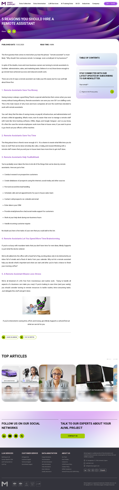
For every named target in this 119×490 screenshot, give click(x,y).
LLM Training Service (7, 462)
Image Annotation (46, 457)
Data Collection (25, 3)
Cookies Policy (65, 466)
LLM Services (53, 3)
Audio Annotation (46, 464)
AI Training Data (67, 3)
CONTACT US (72, 436)
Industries (86, 3)
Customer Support (26, 459)
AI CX (78, 3)
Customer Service (30, 453)
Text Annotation (46, 459)
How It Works (65, 459)
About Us (66, 453)
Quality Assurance (46, 471)
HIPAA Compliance (66, 469)
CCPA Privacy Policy (67, 464)
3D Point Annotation (47, 462)
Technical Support (26, 462)
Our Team (64, 457)
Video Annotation (46, 466)
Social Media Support (27, 464)
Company (95, 3)
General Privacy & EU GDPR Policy (70, 471)
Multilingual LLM (6, 457)
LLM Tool (4, 464)
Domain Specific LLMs (7, 459)
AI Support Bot (25, 457)
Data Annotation (39, 3)
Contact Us (65, 462)
